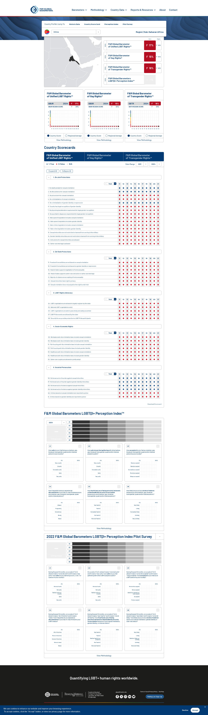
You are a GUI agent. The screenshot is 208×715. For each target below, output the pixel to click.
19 (150, 184)
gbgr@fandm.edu (121, 692)
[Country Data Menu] (126, 10)
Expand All (53, 171)
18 (146, 184)
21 (158, 184)
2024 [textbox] (153, 164)
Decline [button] (185, 710)
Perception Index (111, 24)
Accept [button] (195, 710)
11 (119, 184)
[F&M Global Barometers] (42, 9)
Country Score (55, 136)
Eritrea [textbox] (56, 32)
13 (127, 184)
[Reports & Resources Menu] (155, 10)
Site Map (161, 691)
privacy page (57, 712)
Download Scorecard (154, 404)
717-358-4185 (92, 697)
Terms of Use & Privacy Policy (148, 691)
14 (131, 184)
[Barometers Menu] (86, 10)
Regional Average (75, 136)
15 (135, 184)
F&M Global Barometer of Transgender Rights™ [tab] (139, 156)
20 (154, 184)
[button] (105, 183)
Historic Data (74, 24)
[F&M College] (74, 695)
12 (123, 184)
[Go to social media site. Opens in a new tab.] (117, 696)
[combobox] (76, 32)
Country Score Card (92, 24)
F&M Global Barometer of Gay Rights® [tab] (99, 156)
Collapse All (66, 171)
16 (139, 184)
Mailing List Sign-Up (154, 696)
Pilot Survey (127, 24)
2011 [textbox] (139, 164)
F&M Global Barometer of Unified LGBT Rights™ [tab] (59, 156)
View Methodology (63, 140)
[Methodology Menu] (106, 10)
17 (142, 184)
